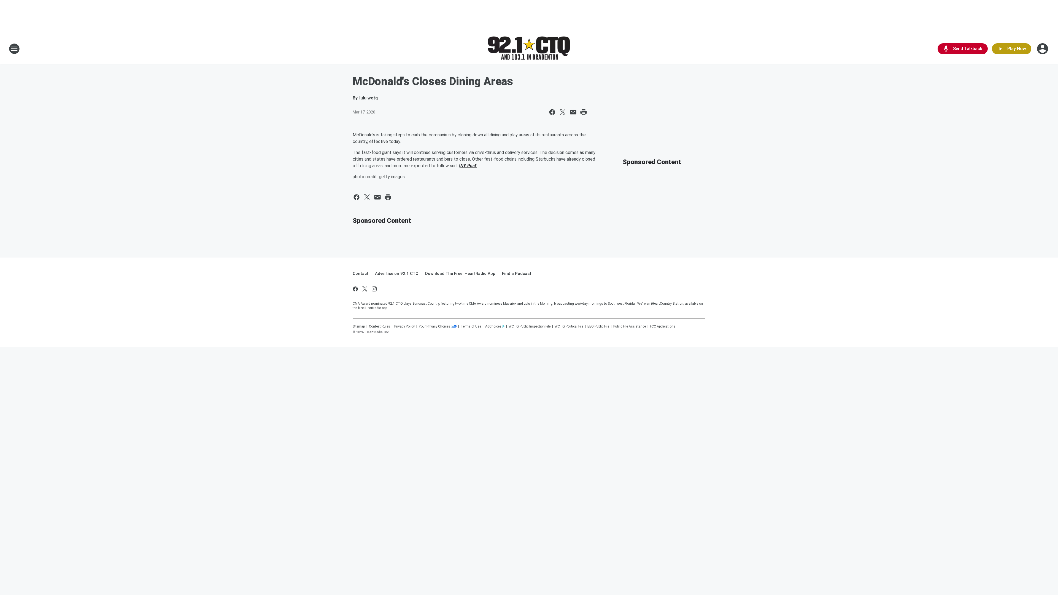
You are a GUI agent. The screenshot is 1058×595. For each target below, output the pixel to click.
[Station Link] (529, 49)
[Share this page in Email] (573, 112)
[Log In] (1043, 48)
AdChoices (493, 326)
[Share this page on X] (562, 112)
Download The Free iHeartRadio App (460, 273)
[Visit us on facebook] (355, 289)
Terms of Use (471, 326)
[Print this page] (583, 112)
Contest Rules (379, 326)
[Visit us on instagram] (374, 289)
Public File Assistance (629, 326)
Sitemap (359, 326)
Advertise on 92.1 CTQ (397, 273)
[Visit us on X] (364, 289)
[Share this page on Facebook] (552, 112)
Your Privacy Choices (434, 326)
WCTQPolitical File (569, 326)
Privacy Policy (404, 326)
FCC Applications (662, 326)
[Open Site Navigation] (14, 48)
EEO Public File (598, 326)
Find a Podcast (516, 273)
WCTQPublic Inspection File (529, 326)
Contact (360, 273)
